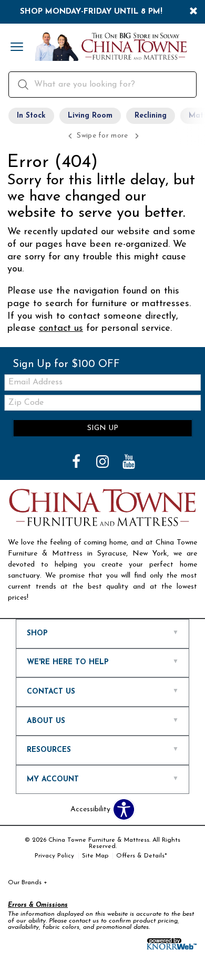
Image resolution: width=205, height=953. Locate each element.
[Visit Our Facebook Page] (77, 463)
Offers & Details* (141, 856)
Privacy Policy (54, 856)
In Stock (31, 116)
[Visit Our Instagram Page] (103, 463)
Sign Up (102, 428)
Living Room (90, 116)
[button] (16, 47)
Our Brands (27, 882)
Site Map (95, 856)
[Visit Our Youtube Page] (128, 463)
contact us (61, 328)
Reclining (151, 116)
